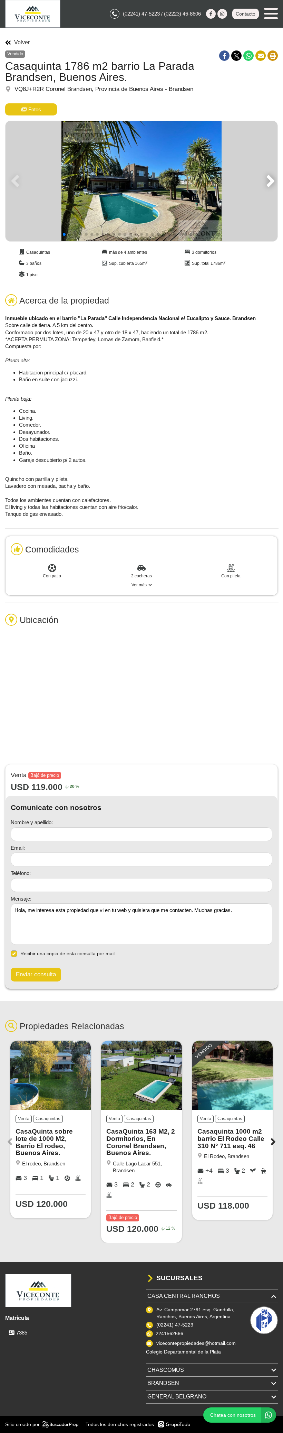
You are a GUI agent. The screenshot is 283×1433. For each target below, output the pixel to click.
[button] (269, 181)
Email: (18, 848)
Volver (22, 42)
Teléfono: (21, 873)
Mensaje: (21, 899)
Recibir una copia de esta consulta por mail (67, 953)
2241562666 (169, 1333)
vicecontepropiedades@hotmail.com (196, 1343)
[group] (141, 181)
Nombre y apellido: (32, 822)
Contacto (245, 14)
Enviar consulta (36, 974)
